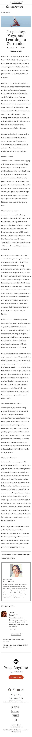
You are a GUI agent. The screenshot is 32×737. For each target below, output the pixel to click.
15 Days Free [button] (16, 2)
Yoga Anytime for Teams (15, 700)
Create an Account (17, 645)
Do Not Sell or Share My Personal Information (15, 702)
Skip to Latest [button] (15, 634)
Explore (21, 698)
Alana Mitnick (11, 48)
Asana (8, 12)
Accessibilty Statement (16, 727)
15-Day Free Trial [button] (16, 677)
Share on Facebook (16, 51)
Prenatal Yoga (25, 555)
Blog (3, 12)
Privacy (11, 698)
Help (13, 695)
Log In (9, 645)
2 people (11, 615)
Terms (15, 698)
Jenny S (11, 612)
